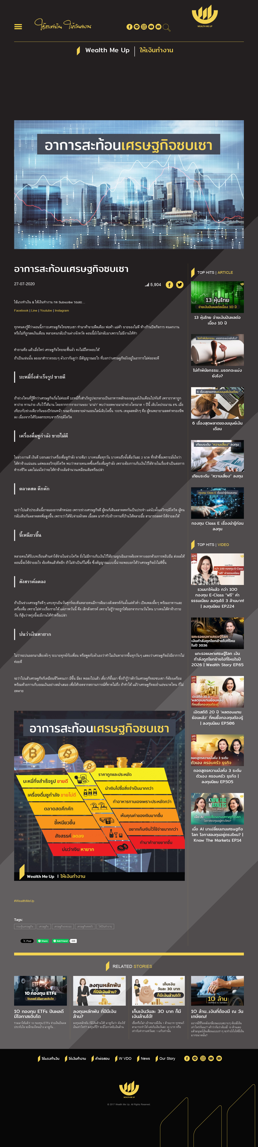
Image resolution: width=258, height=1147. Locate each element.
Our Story (167, 1058)
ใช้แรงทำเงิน (50, 1058)
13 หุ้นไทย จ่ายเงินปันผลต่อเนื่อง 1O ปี (217, 320)
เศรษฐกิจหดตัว (85, 926)
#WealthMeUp (24, 900)
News (145, 1058)
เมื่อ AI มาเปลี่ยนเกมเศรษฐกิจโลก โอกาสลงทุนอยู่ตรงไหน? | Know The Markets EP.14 (217, 834)
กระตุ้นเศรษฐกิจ (24, 926)
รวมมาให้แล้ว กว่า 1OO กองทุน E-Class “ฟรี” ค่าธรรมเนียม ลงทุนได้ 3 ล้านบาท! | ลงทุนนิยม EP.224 (217, 598)
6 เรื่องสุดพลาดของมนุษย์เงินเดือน (217, 426)
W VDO (125, 1058)
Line (34, 310)
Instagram (62, 310)
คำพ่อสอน (102, 1058)
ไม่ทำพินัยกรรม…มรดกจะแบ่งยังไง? (217, 373)
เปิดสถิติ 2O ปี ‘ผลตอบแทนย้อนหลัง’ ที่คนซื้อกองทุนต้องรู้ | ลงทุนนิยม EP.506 (217, 717)
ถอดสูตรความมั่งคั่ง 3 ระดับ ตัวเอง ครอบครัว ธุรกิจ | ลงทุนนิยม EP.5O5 (217, 776)
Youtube (46, 310)
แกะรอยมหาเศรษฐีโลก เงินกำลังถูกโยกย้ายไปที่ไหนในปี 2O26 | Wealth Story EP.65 (217, 659)
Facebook (21, 310)
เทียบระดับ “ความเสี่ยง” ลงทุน (217, 476)
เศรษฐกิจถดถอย (63, 926)
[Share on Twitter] (180, 285)
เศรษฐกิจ (44, 926)
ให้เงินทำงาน (105, 926)
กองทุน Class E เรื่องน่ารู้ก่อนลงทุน (217, 526)
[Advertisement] (129, 90)
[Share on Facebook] (169, 285)
